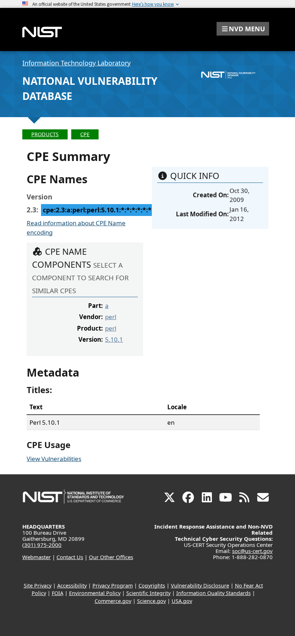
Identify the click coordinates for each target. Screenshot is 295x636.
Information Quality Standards (213, 593)
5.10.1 (114, 339)
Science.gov (151, 601)
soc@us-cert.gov (252, 550)
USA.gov (182, 601)
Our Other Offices (111, 557)
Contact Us (69, 557)
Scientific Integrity (148, 593)
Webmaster (36, 557)
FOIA (57, 593)
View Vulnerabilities (54, 459)
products (45, 134)
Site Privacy (37, 585)
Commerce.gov (113, 601)
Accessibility (72, 585)
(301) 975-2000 (42, 544)
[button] (243, 29)
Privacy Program (112, 585)
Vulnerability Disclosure (200, 585)
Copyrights (152, 585)
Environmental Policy (95, 593)
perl (110, 317)
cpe (85, 134)
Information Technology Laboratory (76, 63)
